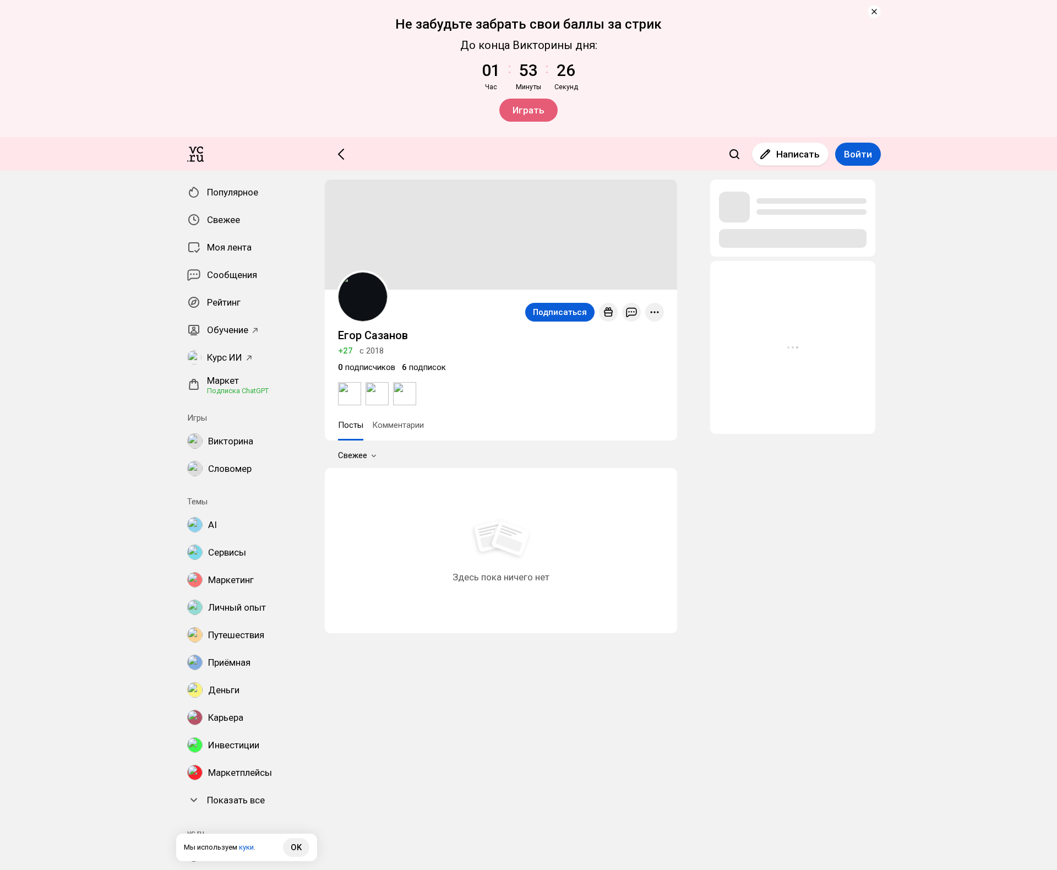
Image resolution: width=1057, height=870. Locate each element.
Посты (350, 425)
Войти (858, 154)
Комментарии (398, 425)
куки (246, 847)
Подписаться (560, 312)
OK (296, 847)
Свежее (352, 455)
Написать (798, 154)
